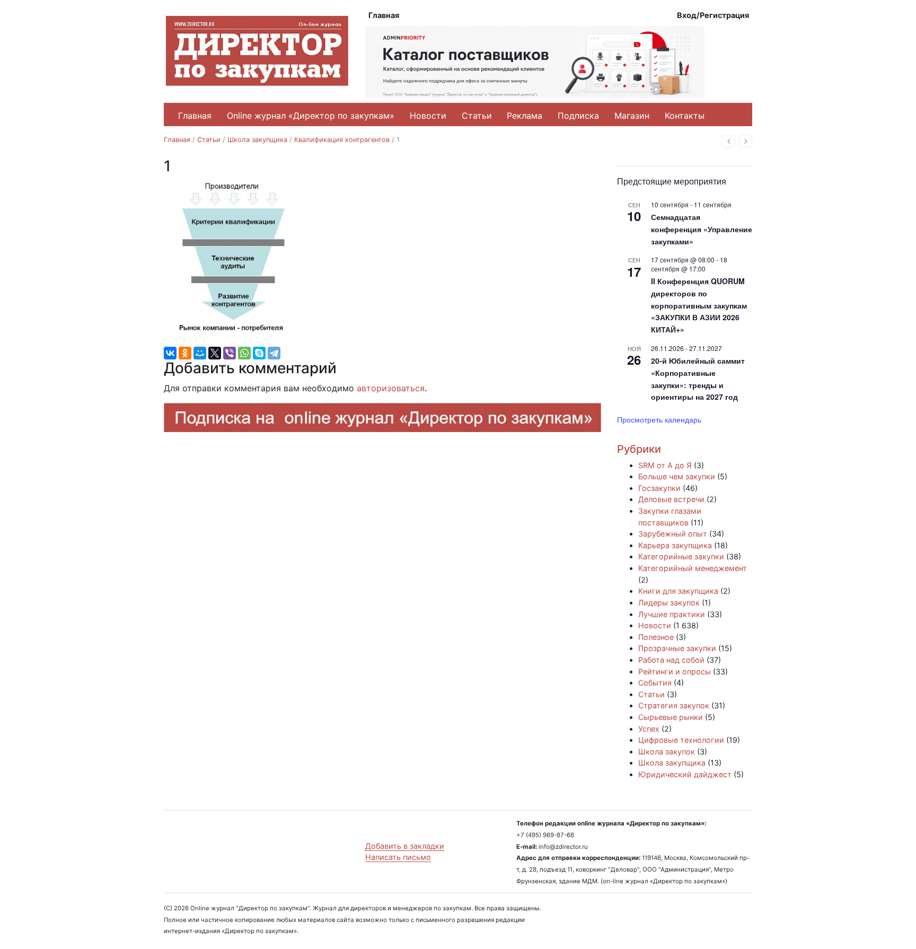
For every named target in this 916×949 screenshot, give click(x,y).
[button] (728, 141)
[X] (214, 353)
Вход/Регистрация (713, 15)
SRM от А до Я (665, 465)
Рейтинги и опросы (674, 671)
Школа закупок (666, 751)
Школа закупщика (257, 140)
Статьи (477, 115)
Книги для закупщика (678, 590)
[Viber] (229, 353)
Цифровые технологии (681, 739)
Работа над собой (671, 659)
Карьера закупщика (675, 545)
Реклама (524, 115)
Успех (648, 728)
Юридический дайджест (685, 774)
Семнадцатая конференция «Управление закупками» (701, 229)
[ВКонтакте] (170, 353)
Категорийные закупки (681, 556)
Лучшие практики (671, 614)
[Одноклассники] (185, 353)
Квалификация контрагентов (342, 140)
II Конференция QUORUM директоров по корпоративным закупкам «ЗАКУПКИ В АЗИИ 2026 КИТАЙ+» (699, 305)
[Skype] (259, 353)
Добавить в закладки (404, 845)
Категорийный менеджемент (692, 568)
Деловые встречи (671, 499)
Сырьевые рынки (670, 717)
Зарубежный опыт (672, 533)
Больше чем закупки (676, 476)
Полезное (656, 637)
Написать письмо (398, 857)
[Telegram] (274, 353)
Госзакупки (659, 488)
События (655, 682)
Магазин (631, 115)
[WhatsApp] (244, 353)
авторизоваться (391, 388)
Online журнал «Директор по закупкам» (310, 115)
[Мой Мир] (199, 353)
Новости (428, 115)
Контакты (684, 115)
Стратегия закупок (673, 705)
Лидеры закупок (669, 602)
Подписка (578, 115)
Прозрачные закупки (677, 648)
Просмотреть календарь (659, 419)
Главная (383, 15)
